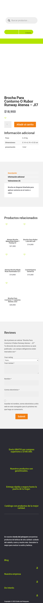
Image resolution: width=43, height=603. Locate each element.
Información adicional (16, 177)
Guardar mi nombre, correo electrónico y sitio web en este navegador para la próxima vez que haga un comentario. (21, 406)
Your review (9, 363)
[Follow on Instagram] (11, 552)
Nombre (7, 379)
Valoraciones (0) (14, 181)
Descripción (12, 173)
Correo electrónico (11, 390)
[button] (5, 118)
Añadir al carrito (25, 124)
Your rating (8, 357)
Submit (21, 416)
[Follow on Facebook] (6, 552)
